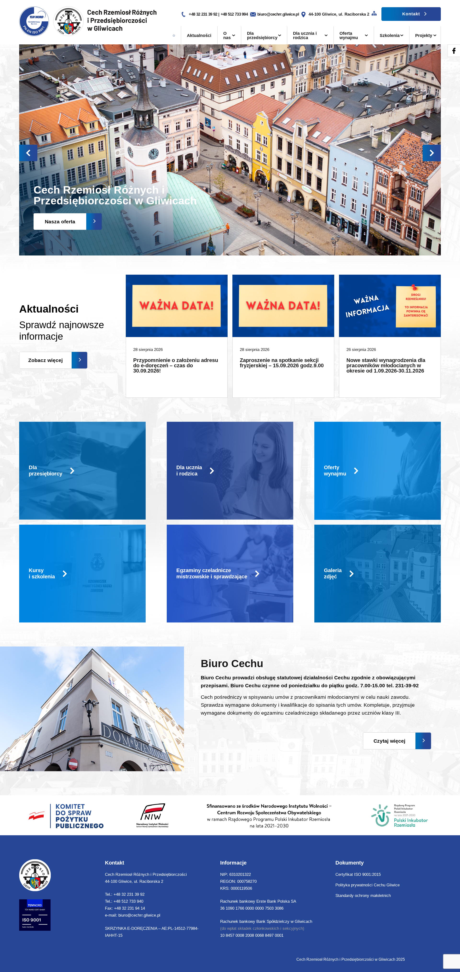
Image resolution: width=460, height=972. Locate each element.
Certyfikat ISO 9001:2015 (358, 874)
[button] (432, 153)
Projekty (423, 35)
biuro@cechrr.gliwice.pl (278, 14)
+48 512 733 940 (128, 901)
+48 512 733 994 (234, 14)
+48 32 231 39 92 (203, 14)
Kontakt (411, 14)
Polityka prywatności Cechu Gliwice (367, 885)
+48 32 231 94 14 (129, 908)
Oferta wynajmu (348, 35)
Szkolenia (390, 35)
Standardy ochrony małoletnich (363, 895)
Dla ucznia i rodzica (305, 35)
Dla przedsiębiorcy (262, 35)
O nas (227, 35)
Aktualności (199, 35)
